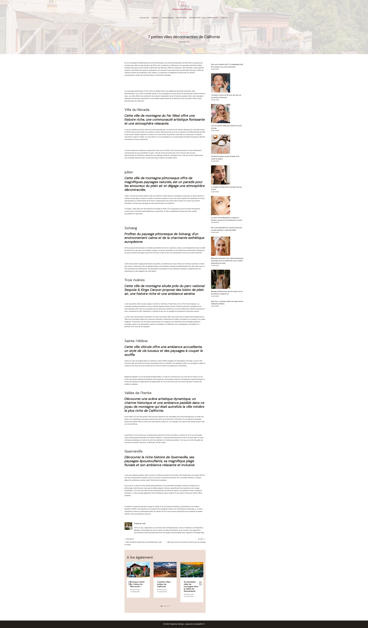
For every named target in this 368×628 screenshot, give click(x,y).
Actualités (144, 18)
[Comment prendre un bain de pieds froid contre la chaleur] (227, 144)
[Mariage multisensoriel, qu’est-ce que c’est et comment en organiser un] (227, 279)
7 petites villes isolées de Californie (164, 584)
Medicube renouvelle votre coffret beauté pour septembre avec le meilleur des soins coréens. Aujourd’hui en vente (227, 261)
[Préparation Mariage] (182, 7)
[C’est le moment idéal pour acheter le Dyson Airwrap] (227, 113)
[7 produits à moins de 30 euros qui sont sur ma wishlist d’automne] (227, 83)
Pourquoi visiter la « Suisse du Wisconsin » (137, 584)
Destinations (181, 18)
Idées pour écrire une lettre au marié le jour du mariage (186, 540)
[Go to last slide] (129, 583)
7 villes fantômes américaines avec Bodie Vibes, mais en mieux (143, 542)
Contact (224, 18)
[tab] (161, 606)
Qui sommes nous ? (211, 18)
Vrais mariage (167, 18)
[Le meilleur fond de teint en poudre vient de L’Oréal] (227, 175)
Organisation (194, 18)
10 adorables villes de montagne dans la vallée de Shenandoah (191, 586)
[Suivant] (200, 583)
